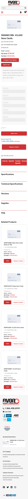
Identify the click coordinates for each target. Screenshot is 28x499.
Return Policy (13, 477)
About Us (15, 454)
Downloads (22, 454)
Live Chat (8, 412)
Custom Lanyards (7, 468)
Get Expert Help (6, 466)
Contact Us (5, 456)
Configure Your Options (10, 60)
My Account (5, 475)
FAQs (11, 466)
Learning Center (17, 466)
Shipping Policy (6, 477)
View (7, 261)
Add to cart (6, 64)
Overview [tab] (5, 161)
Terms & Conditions (7, 479)
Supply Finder (15, 464)
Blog (18, 454)
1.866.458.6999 (12, 408)
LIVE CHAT (17, 141)
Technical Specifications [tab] (17, 162)
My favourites (12, 475)
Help (18, 477)
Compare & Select (7, 464)
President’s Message (8, 454)
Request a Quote (14, 147)
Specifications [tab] (11, 161)
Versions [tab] (24, 161)
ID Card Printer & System (17, 468)
